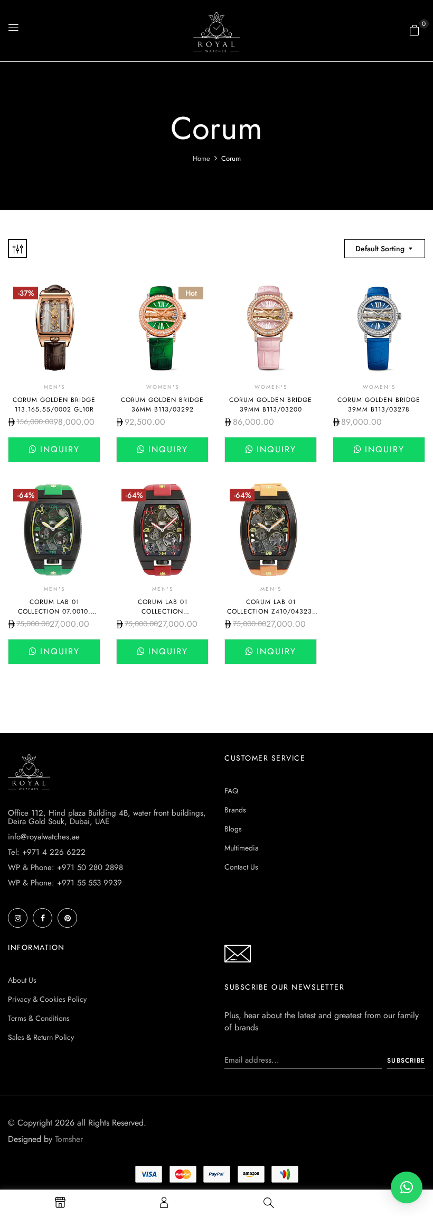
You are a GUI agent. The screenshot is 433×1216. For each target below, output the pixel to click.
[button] (414, 30)
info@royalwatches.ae (44, 837)
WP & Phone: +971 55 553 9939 (65, 883)
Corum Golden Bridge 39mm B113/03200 (270, 404)
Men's (54, 387)
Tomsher (69, 1139)
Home (201, 158)
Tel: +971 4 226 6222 (47, 852)
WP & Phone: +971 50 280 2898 (65, 867)
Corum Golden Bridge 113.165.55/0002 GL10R (54, 404)
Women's (162, 387)
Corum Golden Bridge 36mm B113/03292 (162, 404)
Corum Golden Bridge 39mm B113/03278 (378, 404)
